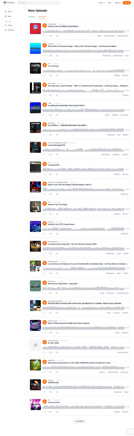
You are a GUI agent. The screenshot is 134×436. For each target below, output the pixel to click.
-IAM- (50, 103)
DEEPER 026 (53, 383)
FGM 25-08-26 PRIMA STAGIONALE (63, 26)
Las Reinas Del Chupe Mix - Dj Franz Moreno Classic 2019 (72, 244)
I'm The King (53, 66)
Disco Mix (125, 313)
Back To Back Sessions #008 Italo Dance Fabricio (69, 323)
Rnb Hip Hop (111, 134)
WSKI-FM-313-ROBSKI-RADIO (58, 182)
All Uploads (42, 17)
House (99, 36)
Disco (109, 313)
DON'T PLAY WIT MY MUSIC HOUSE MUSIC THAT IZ (70, 185)
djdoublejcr (51, 123)
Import (119, 253)
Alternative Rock (118, 55)
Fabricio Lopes (52, 321)
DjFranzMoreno (53, 242)
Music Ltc (125, 75)
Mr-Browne (51, 281)
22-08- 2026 (53, 343)
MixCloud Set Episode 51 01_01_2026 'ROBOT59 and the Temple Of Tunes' (79, 363)
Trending (11, 30)
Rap (119, 134)
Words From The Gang (57, 204)
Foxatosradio (52, 24)
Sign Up (126, 3)
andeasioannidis (53, 340)
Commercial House (109, 36)
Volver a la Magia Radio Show (57, 143)
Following (32, 17)
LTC (49, 63)
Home (10, 11)
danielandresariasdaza (55, 301)
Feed (9, 16)
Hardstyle (116, 75)
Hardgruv (51, 44)
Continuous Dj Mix (113, 372)
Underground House (122, 293)
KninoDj (50, 222)
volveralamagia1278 (56, 145)
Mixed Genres (106, 55)
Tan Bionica (116, 154)
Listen (100, 3)
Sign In (117, 3)
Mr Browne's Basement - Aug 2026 (62, 284)
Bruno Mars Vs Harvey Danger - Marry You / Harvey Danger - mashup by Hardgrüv (82, 46)
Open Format (124, 372)
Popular (126, 253)
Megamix (125, 134)
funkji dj (50, 380)
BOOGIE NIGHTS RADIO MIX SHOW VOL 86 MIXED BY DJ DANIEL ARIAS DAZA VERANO (84, 303)
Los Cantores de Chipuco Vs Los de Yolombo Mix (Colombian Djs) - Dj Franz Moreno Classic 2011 (88, 264)
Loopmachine (53, 165)
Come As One (54, 402)
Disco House (124, 115)
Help (109, 3)
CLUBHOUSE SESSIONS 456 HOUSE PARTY (66, 106)
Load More (80, 421)
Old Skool (125, 95)
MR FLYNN (51, 83)
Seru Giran (125, 154)
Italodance (125, 332)
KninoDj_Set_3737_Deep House (61, 224)
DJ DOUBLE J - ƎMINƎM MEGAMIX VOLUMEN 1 (67, 125)
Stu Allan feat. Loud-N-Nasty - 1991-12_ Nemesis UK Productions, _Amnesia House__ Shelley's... (88, 86)
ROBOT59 (51, 360)
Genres (10, 25)
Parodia (126, 273)
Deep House (124, 194)
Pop (127, 55)
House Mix (115, 115)
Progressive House (123, 36)
